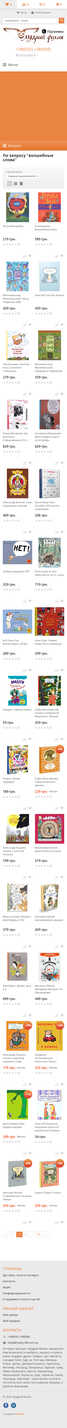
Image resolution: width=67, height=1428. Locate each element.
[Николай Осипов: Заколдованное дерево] (49, 898)
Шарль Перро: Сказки (48, 1192)
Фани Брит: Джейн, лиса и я (17, 987)
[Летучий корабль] (17, 207)
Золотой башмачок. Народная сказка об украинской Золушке (47, 1127)
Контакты (9, 1281)
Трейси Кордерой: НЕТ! (16, 571)
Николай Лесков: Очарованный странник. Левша (17, 1196)
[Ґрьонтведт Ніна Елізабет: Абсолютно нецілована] (49, 483)
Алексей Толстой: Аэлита (49, 295)
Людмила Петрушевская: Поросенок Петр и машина (45, 1058)
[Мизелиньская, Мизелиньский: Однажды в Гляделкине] (49, 345)
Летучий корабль (13, 226)
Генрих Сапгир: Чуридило (12, 780)
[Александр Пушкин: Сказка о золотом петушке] (17, 829)
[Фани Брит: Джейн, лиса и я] (17, 967)
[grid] (9, 183)
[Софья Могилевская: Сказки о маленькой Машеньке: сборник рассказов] (49, 691)
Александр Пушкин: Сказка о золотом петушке (14, 851)
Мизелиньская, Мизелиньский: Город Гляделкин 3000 (15, 298)
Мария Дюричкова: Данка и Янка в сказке (48, 849)
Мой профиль (11, 1321)
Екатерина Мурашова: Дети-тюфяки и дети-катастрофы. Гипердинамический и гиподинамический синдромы (48, 437)
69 (38, 1234)
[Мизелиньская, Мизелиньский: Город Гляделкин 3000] (17, 276)
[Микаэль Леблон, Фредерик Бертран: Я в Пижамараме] (49, 967)
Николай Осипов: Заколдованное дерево (49, 918)
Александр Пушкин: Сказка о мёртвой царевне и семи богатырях (14, 1058)
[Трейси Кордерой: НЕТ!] (17, 552)
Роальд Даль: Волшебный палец (46, 227)
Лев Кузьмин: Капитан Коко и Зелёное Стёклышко (16, 367)
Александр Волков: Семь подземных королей (17, 504)
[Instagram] (13, 1405)
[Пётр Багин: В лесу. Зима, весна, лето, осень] (49, 552)
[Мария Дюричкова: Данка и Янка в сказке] (49, 829)
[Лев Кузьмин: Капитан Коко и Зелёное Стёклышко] (17, 345)
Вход (24, 12)
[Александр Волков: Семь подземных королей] (17, 483)
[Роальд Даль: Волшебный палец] (49, 207)
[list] (15, 183)
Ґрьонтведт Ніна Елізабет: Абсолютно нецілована (47, 506)
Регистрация (42, 12)
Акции (6, 1287)
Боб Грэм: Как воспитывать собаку (15, 642)
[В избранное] (30, 256)
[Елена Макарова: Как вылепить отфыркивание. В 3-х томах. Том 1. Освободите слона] (17, 414)
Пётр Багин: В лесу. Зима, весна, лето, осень (49, 573)
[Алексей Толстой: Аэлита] (49, 276)
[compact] (21, 183)
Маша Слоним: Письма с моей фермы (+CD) (17, 918)
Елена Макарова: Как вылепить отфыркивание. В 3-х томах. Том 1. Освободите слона (15, 437)
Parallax (19, 1414)
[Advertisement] (33, 105)
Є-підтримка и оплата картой (21, 1299)
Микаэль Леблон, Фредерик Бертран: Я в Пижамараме (49, 989)
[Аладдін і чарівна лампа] (17, 691)
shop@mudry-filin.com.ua (23, 1342)
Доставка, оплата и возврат (21, 1275)
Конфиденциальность (17, 1293)
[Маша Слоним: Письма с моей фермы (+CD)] (17, 898)
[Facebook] (6, 1405)
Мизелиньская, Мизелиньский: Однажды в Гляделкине (49, 367)
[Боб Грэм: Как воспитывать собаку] (17, 621)
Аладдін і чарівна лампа (17, 709)
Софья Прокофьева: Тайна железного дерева (46, 782)
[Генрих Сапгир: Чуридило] (17, 760)
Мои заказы (10, 1315)
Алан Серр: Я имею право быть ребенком (48, 642)
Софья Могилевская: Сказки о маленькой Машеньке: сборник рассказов (47, 713)
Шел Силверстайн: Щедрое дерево (14, 1125)
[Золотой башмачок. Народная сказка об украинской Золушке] (49, 1105)
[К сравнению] (24, 256)
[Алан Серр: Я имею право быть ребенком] (49, 621)
